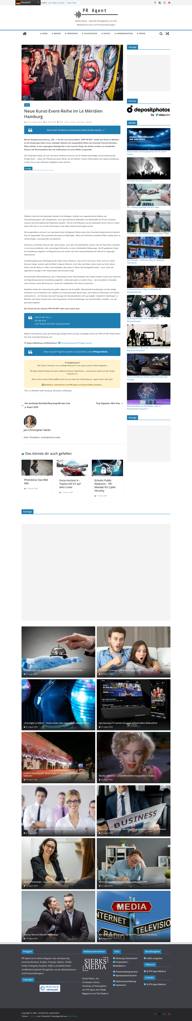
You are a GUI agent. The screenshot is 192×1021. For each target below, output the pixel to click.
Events (73, 122)
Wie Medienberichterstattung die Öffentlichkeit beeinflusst (128, 934)
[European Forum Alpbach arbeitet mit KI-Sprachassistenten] (58, 652)
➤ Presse (141, 33)
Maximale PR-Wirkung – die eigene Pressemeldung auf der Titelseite (132, 829)
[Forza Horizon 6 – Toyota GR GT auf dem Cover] (72, 461)
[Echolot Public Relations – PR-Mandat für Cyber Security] (107, 461)
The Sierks (101, 993)
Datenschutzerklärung (126, 981)
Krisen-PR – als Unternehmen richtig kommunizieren (49, 829)
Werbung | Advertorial (126, 958)
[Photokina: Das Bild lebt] (37, 461)
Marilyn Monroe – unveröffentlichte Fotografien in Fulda (126, 775)
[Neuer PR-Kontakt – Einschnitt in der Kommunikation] (58, 863)
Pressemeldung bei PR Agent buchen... (76, 343)
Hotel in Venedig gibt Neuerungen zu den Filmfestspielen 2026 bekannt (54, 774)
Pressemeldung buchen (127, 972)
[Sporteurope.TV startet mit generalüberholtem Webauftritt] (133, 704)
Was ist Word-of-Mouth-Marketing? (41, 934)
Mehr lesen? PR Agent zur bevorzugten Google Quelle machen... (75, 130)
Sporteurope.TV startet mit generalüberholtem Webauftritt (128, 723)
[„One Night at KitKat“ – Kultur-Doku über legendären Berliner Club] (58, 704)
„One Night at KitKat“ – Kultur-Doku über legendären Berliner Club (56, 723)
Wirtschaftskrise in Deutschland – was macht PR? (123, 882)
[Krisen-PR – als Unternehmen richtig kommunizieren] (58, 810)
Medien (89, 122)
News (27, 105)
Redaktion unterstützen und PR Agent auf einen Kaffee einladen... (73, 385)
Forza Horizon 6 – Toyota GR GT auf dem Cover (70, 484)
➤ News (44, 33)
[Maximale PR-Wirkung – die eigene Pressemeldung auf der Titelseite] (133, 810)
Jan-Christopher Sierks (34, 122)
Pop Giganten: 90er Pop (108, 403)
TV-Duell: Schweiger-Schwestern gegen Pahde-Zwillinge (126, 670)
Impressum (121, 985)
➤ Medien (56, 33)
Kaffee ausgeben (154, 958)
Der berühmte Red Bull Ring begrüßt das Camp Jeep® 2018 (47, 405)
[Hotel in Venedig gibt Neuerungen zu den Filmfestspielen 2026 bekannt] (58, 757)
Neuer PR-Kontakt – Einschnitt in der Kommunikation (50, 882)
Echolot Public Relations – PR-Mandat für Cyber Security (105, 485)
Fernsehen (81, 122)
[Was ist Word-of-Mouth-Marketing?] (58, 916)
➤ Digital (105, 33)
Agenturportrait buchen (126, 975)
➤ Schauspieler (89, 33)
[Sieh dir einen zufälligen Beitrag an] (167, 33)
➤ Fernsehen (71, 33)
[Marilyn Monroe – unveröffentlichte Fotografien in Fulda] (133, 757)
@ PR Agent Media (155, 971)
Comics (67, 122)
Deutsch (25, 2)
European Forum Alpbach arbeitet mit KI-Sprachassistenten (53, 670)
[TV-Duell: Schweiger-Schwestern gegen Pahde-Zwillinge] (133, 652)
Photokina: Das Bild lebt (36, 481)
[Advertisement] (72, 191)
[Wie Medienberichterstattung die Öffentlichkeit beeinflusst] (133, 916)
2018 (61, 122)
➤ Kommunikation (124, 33)
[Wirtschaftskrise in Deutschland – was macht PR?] (133, 863)
